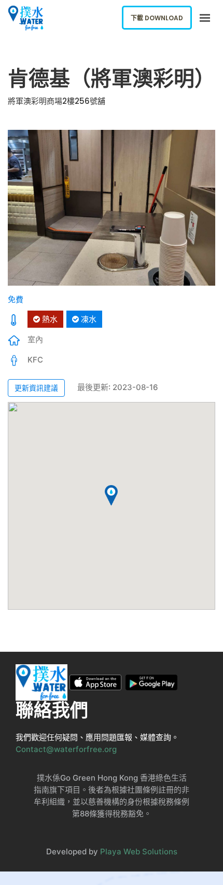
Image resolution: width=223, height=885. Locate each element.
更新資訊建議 (36, 387)
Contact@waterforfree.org (66, 749)
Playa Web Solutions (138, 851)
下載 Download (157, 18)
